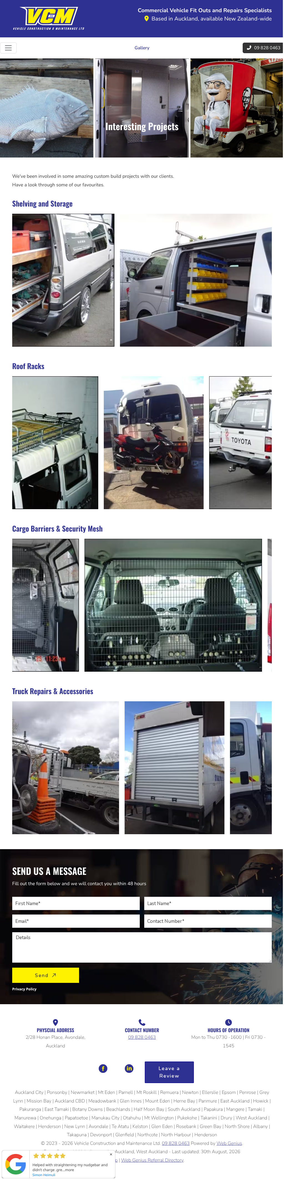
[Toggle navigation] (8, 47)
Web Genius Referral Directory (152, 1160)
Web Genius (229, 1143)
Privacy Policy (24, 988)
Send (42, 975)
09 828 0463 (142, 1037)
